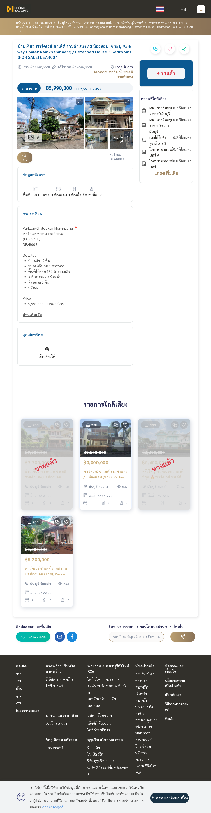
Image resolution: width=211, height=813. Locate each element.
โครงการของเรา (27, 710)
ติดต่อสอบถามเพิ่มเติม (33, 626)
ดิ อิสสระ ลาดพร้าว (59, 679)
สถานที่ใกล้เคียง (153, 98)
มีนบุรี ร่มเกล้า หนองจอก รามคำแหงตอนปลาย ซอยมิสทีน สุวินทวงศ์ (100, 23)
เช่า (18, 680)
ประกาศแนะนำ (42, 23)
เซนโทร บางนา (56, 723)
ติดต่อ (169, 718)
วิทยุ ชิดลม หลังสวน (61, 739)
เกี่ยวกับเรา (173, 694)
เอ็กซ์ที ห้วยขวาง (99, 723)
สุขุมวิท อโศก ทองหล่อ (105, 739)
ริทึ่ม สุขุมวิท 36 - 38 (101, 760)
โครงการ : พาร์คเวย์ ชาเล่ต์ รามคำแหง (113, 74)
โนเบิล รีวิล (95, 754)
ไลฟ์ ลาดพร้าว (56, 685)
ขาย (19, 674)
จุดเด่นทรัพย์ (33, 334)
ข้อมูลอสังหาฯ (34, 174)
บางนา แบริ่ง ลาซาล (62, 715)
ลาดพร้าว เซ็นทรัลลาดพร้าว (142, 693)
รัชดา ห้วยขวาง (99, 715)
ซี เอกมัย (93, 747)
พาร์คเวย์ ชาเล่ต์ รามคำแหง (166, 23)
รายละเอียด (32, 213)
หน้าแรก (21, 23)
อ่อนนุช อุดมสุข (146, 720)
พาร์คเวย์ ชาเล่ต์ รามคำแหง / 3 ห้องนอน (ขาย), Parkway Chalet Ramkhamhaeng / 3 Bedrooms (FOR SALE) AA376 (105, 474)
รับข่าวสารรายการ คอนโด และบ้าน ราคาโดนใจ (146, 626)
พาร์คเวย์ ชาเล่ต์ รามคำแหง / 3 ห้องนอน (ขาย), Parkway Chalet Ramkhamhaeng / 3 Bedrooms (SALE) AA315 (47, 571)
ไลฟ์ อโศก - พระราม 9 (103, 679)
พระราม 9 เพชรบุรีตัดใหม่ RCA (146, 766)
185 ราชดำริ (54, 747)
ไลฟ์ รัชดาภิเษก (98, 729)
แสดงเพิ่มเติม (166, 173)
